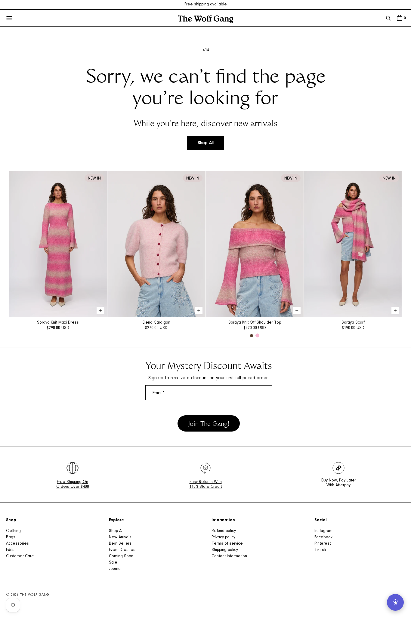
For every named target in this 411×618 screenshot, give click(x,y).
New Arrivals (120, 537)
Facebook (323, 537)
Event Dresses (122, 550)
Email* (159, 393)
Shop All (206, 143)
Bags (10, 537)
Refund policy (224, 531)
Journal (115, 569)
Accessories (17, 544)
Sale (113, 563)
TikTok (320, 550)
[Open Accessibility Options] (395, 602)
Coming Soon (121, 556)
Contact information (229, 556)
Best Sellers (120, 544)
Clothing (13, 531)
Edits (10, 550)
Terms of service (227, 544)
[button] (388, 18)
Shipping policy (225, 550)
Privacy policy (223, 537)
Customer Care (20, 556)
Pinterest (322, 544)
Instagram (323, 531)
